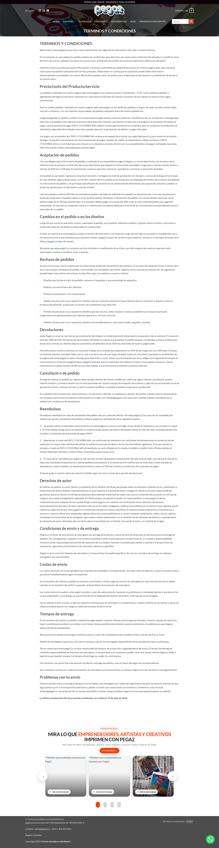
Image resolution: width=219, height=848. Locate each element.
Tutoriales (84, 21)
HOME (56, 21)
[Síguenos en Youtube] (47, 10)
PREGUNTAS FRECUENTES (152, 21)
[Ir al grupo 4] (119, 805)
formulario (170, 358)
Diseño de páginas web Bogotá (56, 841)
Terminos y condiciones (173, 821)
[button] (30, 10)
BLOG (133, 21)
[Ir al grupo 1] (97, 805)
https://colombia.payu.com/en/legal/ (76, 147)
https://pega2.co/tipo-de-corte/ (57, 241)
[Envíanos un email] (44, 10)
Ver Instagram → (109, 751)
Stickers (68, 21)
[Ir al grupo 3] (112, 805)
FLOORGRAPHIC (119, 21)
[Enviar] (191, 21)
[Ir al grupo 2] (105, 805)
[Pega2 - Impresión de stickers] (109, 11)
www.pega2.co (61, 248)
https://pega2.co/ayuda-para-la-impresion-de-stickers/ (104, 361)
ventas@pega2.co (115, 397)
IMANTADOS (100, 21)
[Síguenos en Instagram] (40, 10)
